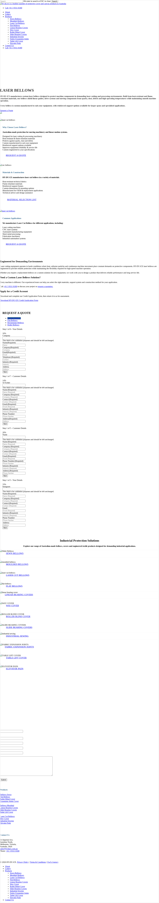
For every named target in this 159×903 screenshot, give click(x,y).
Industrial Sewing (7, 821)
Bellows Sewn (5, 795)
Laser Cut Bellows (7, 816)
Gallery (8, 869)
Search (54, 1)
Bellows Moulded (7, 805)
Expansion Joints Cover (9, 801)
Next (5, 372)
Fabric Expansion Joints (19, 893)
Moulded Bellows (17, 875)
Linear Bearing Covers (9, 808)
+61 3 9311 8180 (10, 286)
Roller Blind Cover (7, 799)
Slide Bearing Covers (8, 810)
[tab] (14, 318)
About (7, 866)
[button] (6, 110)
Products (8, 871)
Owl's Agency (52, 862)
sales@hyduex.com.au (9, 849)
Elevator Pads (5, 823)
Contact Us (9, 900)
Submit (3, 780)
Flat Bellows (5, 797)
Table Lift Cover (6, 812)
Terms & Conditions (38, 862)
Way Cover (4, 819)
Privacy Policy (23, 862)
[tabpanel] (79, 350)
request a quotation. (45, 286)
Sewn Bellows (15, 873)
